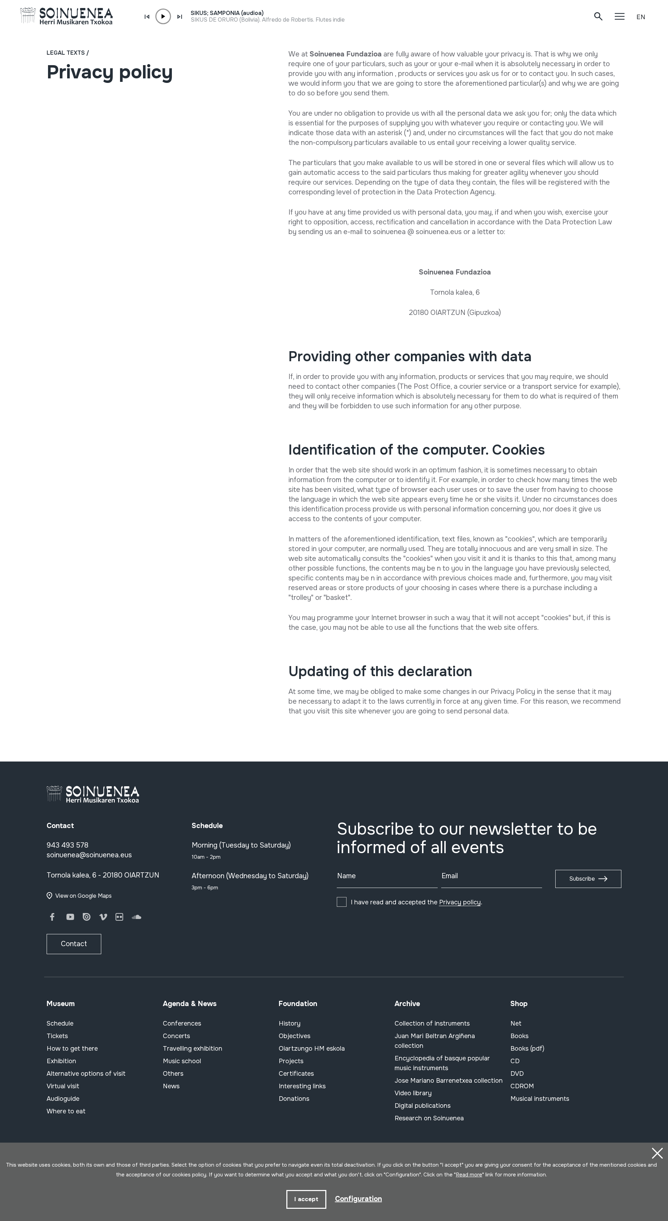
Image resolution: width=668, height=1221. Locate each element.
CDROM (522, 1086)
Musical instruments (539, 1099)
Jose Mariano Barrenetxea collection (449, 1080)
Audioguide (63, 1099)
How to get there (72, 1048)
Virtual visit (63, 1086)
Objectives (294, 1036)
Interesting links (302, 1086)
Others (173, 1073)
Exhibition (61, 1061)
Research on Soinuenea (429, 1118)
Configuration (358, 1199)
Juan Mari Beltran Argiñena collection (435, 1041)
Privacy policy (460, 902)
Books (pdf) (527, 1048)
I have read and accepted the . (416, 902)
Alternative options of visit (86, 1073)
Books (519, 1036)
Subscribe (582, 878)
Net (516, 1023)
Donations (294, 1099)
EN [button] (640, 17)
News (171, 1086)
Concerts (176, 1036)
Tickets (57, 1036)
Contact (74, 944)
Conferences (182, 1023)
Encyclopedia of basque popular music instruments (442, 1063)
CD (514, 1061)
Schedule (60, 1023)
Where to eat (66, 1111)
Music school (182, 1061)
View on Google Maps (83, 895)
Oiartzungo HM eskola (312, 1048)
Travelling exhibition (192, 1048)
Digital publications (423, 1106)
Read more (469, 1174)
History (290, 1023)
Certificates (296, 1073)
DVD (517, 1073)
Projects (291, 1061)
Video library (413, 1093)
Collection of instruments (432, 1023)
